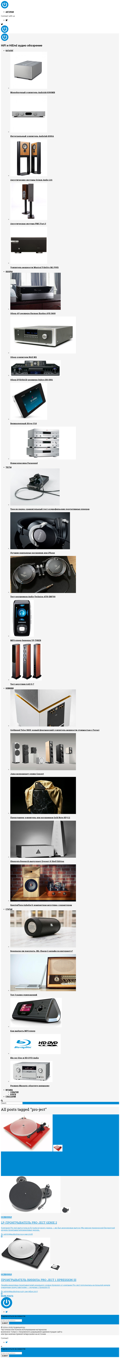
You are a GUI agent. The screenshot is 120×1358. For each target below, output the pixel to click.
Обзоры (9, 271)
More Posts (7, 1296)
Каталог (9, 51)
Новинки (10, 688)
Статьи (9, 909)
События (14, 1092)
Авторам (10, 12)
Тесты (8, 467)
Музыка (9, 1090)
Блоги (13, 1094)
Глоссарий (11, 1097)
